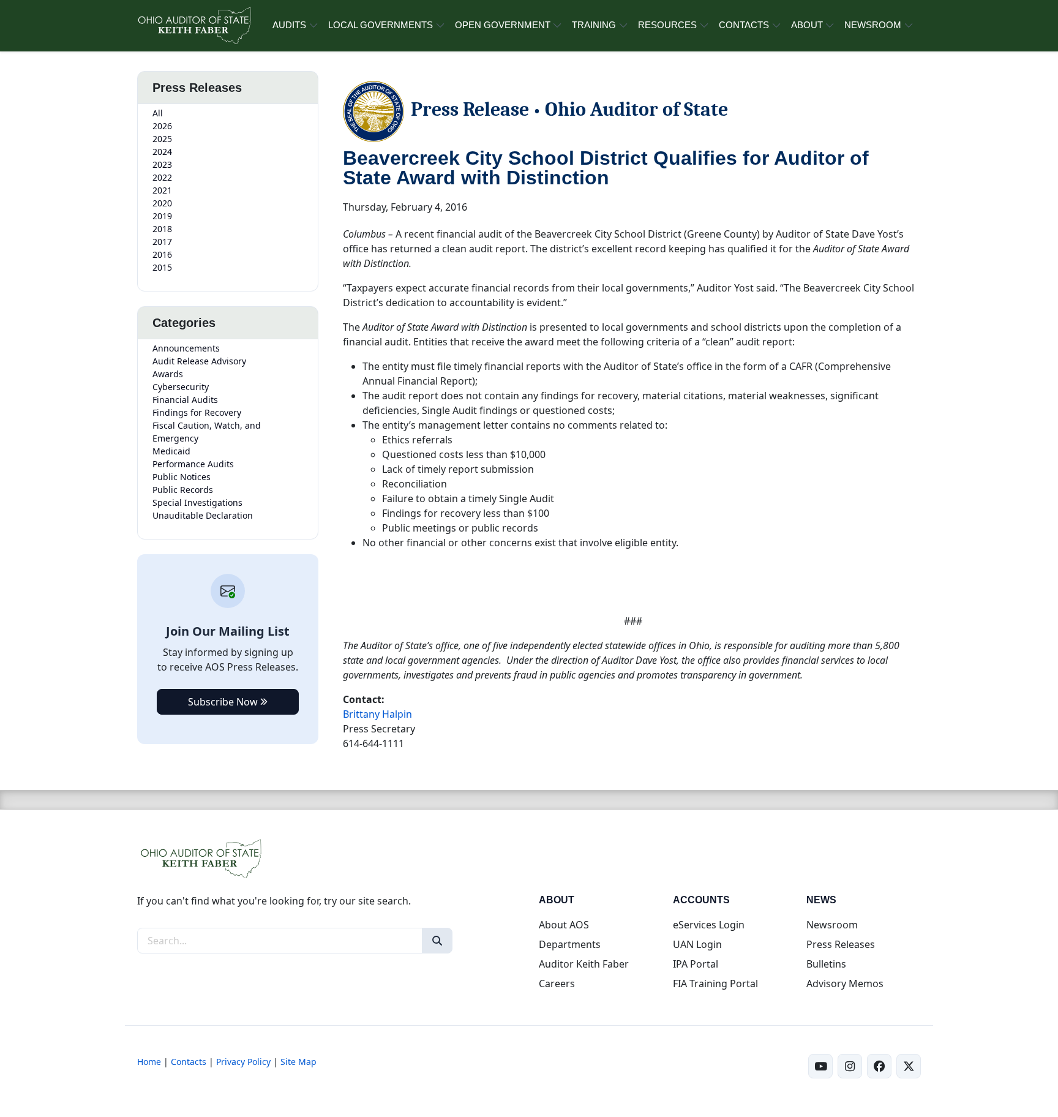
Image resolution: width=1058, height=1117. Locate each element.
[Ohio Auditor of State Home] (194, 26)
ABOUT (807, 25)
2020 (162, 203)
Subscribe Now (224, 702)
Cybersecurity (180, 387)
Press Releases (840, 944)
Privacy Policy (243, 1061)
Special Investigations (197, 502)
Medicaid (171, 451)
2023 (162, 164)
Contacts (188, 1061)
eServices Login (709, 924)
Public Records (182, 489)
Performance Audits (193, 464)
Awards (167, 374)
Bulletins (826, 964)
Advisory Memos (845, 983)
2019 (162, 216)
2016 (162, 254)
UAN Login (697, 944)
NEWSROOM (872, 25)
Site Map (298, 1061)
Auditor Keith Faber (584, 964)
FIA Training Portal (715, 983)
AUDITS (289, 25)
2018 (162, 229)
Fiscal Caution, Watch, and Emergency (206, 431)
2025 (162, 139)
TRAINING (594, 25)
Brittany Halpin (377, 714)
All (157, 113)
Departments (570, 944)
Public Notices (181, 477)
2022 (162, 177)
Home (149, 1061)
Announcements (186, 348)
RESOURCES (667, 25)
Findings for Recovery (196, 412)
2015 (162, 267)
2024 (162, 151)
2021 (162, 190)
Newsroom (832, 924)
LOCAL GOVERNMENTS (380, 25)
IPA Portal (695, 964)
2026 (162, 126)
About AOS (564, 924)
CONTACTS (744, 25)
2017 (162, 241)
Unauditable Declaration (202, 515)
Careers (557, 983)
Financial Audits (185, 399)
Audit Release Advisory (199, 361)
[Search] (437, 940)
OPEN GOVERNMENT (502, 25)
